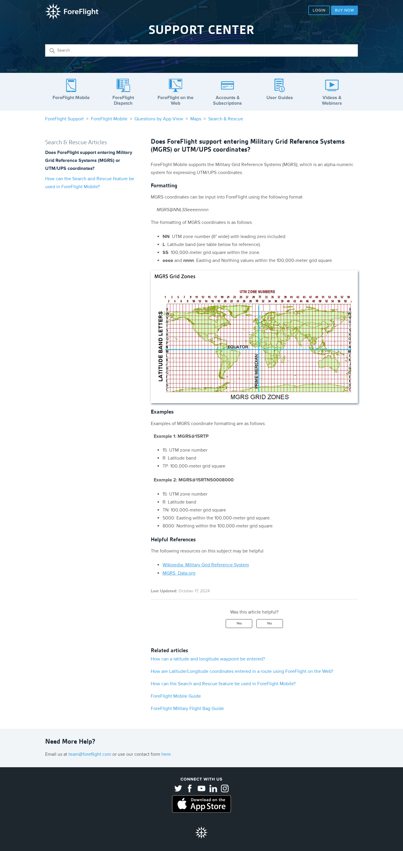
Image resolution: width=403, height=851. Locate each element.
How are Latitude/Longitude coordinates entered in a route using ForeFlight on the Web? (242, 671)
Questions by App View (159, 119)
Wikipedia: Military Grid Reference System (206, 565)
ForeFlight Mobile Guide (176, 696)
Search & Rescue (225, 119)
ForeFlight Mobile (109, 119)
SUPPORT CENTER (201, 29)
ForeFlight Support (64, 119)
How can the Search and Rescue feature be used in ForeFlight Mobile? (223, 684)
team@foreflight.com (90, 754)
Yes (239, 623)
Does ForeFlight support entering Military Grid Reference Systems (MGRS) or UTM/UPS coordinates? (88, 160)
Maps (195, 119)
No (269, 623)
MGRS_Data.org (179, 573)
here (166, 754)
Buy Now (344, 10)
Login (319, 10)
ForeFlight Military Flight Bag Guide (187, 708)
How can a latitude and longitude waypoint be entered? (208, 659)
